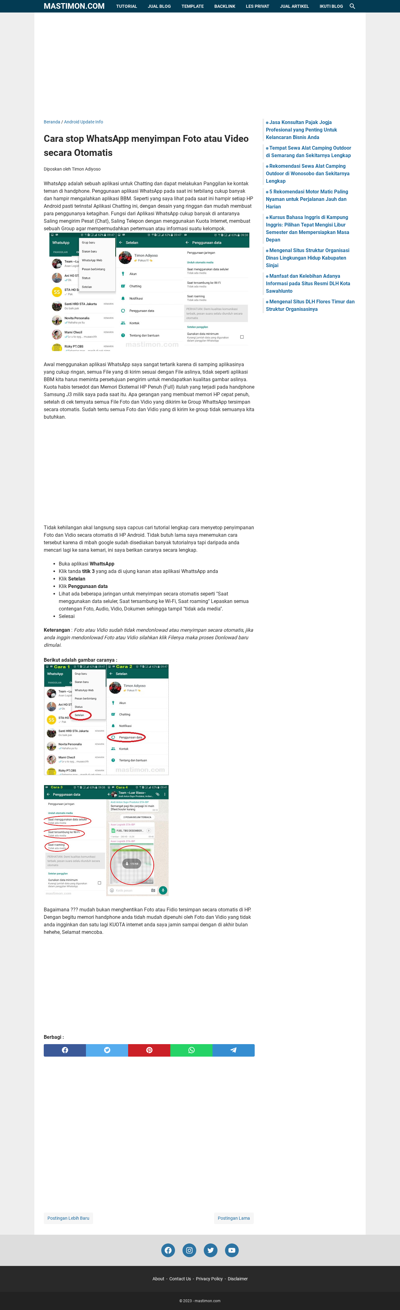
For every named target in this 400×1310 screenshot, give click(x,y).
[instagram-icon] (189, 1250)
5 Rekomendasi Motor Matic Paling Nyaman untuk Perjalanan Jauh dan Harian (307, 199)
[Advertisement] (200, 65)
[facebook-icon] (168, 1250)
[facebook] (65, 1050)
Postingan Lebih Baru (68, 1218)
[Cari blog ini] (352, 6)
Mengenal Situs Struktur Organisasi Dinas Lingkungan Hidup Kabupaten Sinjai (307, 257)
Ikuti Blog (331, 6)
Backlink (224, 6)
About (158, 1278)
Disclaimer (238, 1278)
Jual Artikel (294, 6)
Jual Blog (159, 6)
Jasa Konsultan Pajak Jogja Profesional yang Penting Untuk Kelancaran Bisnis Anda (301, 129)
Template (193, 6)
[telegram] (233, 1050)
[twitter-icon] (211, 1250)
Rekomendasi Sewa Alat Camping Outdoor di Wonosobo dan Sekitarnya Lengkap (308, 173)
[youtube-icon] (232, 1250)
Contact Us (180, 1278)
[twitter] (107, 1050)
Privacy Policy (209, 1278)
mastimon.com (74, 6)
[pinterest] (149, 1050)
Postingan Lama (234, 1218)
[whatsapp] (191, 1050)
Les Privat (257, 6)
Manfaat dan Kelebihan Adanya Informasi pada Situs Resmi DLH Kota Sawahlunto (308, 283)
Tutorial (126, 6)
